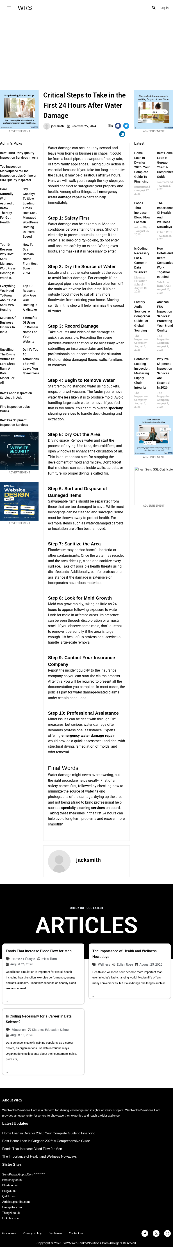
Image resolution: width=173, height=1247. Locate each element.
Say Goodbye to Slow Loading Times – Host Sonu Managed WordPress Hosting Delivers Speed (30, 212)
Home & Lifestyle (23, 959)
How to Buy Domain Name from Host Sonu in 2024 (30, 259)
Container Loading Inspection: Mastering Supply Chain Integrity (142, 373)
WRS (25, 7)
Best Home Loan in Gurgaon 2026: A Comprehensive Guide (46, 1141)
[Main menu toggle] (9, 7)
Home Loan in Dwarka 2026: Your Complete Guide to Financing (142, 167)
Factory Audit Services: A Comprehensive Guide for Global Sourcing (145, 316)
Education (18, 1029)
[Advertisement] (86, 49)
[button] (154, 8)
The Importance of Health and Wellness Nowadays (39, 1156)
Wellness (104, 964)
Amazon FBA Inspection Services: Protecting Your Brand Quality (165, 316)
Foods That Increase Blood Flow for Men (142, 212)
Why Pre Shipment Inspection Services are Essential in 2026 (164, 373)
